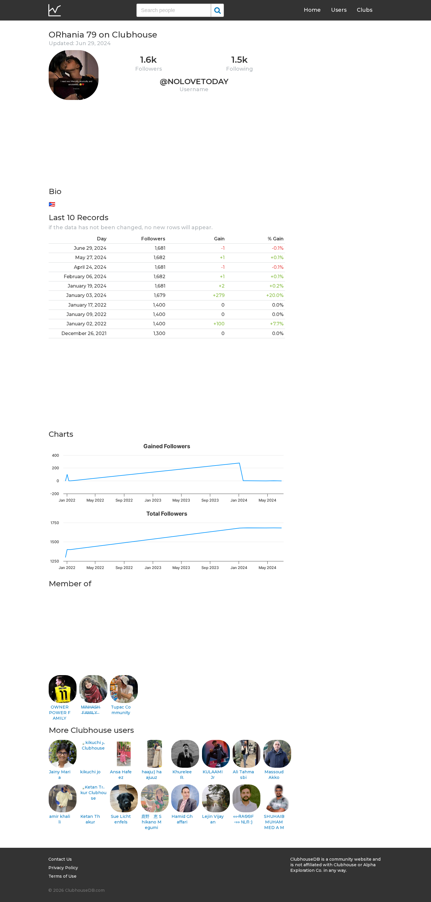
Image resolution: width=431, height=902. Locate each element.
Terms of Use (62, 876)
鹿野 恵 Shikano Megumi (151, 822)
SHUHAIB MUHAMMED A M (274, 822)
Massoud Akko (274, 774)
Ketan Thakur (90, 819)
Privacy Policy (63, 867)
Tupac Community (121, 709)
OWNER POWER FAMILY (59, 712)
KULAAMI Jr (213, 774)
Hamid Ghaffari (182, 819)
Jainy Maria (59, 774)
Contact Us (60, 859)
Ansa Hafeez (121, 774)
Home (312, 10)
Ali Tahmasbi (243, 774)
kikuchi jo (90, 771)
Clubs (364, 10)
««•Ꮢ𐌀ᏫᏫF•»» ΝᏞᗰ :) (243, 819)
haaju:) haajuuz (152, 774)
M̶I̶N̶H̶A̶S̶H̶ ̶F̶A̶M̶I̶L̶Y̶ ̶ (90, 709)
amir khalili (59, 819)
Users (339, 10)
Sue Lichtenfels (121, 819)
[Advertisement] (167, 145)
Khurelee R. (182, 774)
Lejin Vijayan (213, 819)
